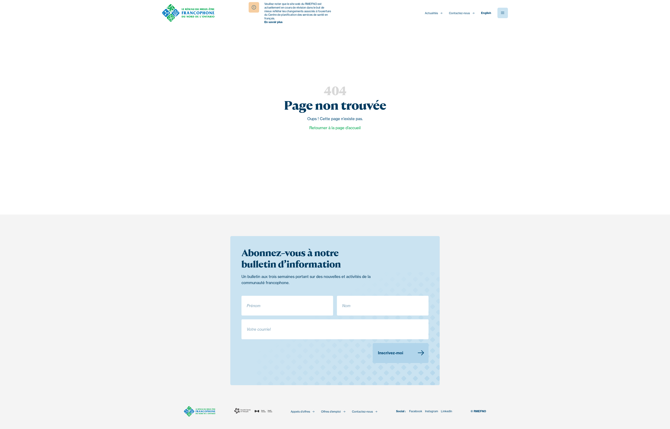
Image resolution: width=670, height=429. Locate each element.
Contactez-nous (459, 13)
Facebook (415, 411)
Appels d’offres (300, 411)
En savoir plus (273, 22)
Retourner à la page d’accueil (335, 127)
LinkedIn (446, 411)
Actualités (431, 13)
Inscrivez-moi (390, 352)
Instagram (431, 411)
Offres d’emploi (331, 411)
